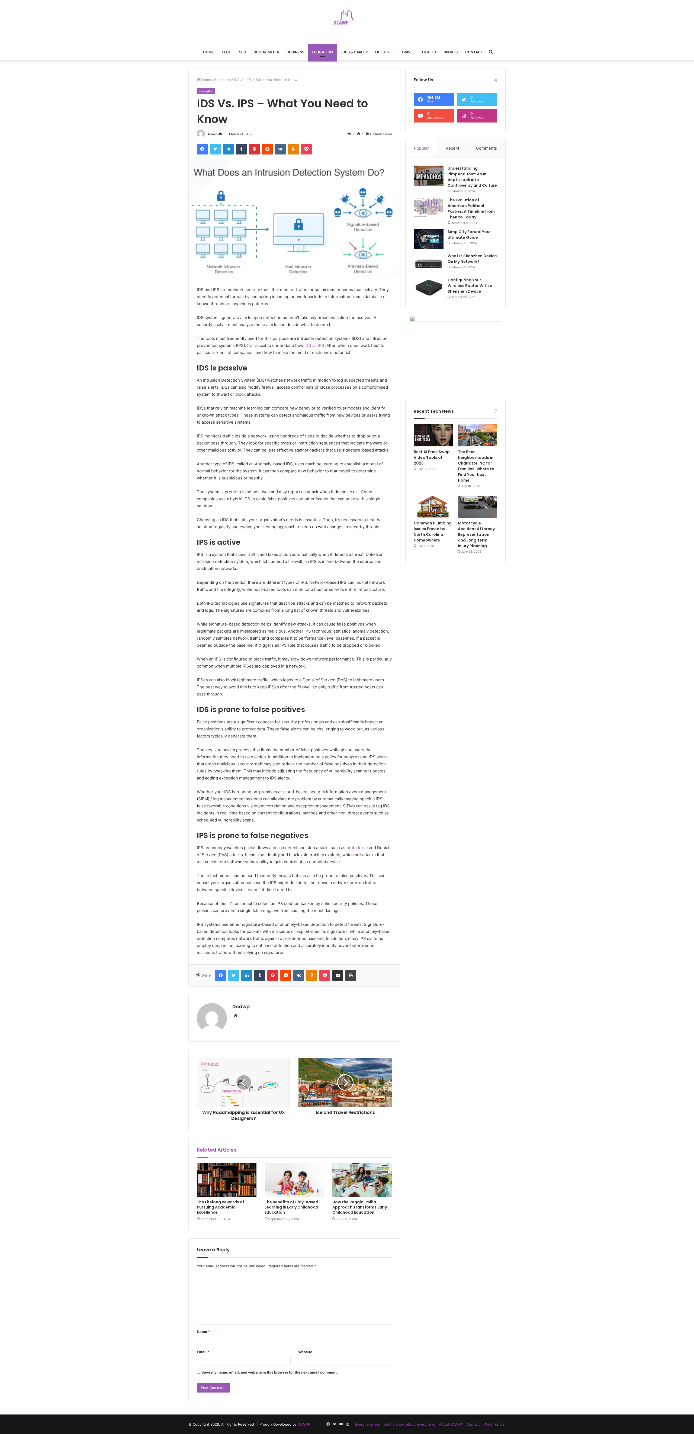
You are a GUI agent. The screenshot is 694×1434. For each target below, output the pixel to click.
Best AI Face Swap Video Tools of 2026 (432, 457)
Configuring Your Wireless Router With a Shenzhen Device (470, 285)
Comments (486, 148)
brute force (357, 847)
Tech (226, 52)
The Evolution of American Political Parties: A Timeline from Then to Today (471, 208)
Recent (452, 148)
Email (203, 1352)
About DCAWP (451, 1424)
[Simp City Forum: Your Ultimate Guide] (429, 239)
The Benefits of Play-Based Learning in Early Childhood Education (291, 1207)
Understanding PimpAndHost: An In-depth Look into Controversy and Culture (472, 177)
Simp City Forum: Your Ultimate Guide (469, 234)
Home (208, 52)
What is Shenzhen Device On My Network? (472, 258)
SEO (242, 52)
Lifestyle (384, 52)
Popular (421, 148)
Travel (408, 52)
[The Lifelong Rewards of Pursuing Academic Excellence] (226, 1180)
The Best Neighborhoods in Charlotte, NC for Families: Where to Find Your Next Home (476, 466)
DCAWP (304, 1424)
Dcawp (212, 134)
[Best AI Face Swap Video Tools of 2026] (433, 435)
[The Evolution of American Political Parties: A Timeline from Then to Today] (429, 207)
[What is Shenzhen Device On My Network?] (429, 263)
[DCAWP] (347, 19)
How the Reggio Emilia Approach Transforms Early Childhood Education (359, 1207)
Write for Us (494, 1424)
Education (322, 52)
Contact (474, 52)
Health (429, 52)
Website (305, 1352)
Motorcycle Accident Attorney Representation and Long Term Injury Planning (476, 534)
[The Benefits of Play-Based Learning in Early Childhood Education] (294, 1180)
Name (203, 1331)
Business (295, 52)
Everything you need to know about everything (395, 1424)
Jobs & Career (354, 52)
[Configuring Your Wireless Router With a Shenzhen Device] (429, 287)
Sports (451, 52)
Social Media (266, 52)
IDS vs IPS (314, 345)
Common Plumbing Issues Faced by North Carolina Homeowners (433, 531)
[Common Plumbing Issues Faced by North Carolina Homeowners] (433, 507)
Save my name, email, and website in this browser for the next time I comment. (269, 1372)
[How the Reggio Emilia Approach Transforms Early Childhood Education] (362, 1180)
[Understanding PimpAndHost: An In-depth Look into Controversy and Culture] (429, 176)
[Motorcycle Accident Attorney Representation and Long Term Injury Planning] (477, 507)
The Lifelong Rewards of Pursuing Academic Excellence (220, 1207)
